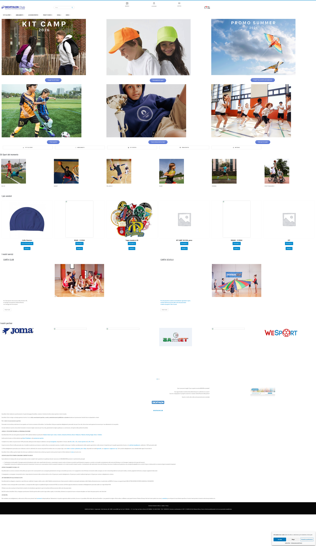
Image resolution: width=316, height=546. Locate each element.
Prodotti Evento (47, 15)
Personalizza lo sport (157, 80)
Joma (72, 452)
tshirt (68, 448)
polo (82, 448)
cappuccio (106, 448)
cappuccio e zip (113, 448)
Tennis (95, 434)
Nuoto (73, 434)
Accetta (280, 539)
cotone (72, 448)
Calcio (55, 434)
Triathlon (100, 434)
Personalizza (27, 243)
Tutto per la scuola (263, 142)
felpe (85, 448)
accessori (39, 498)
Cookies (163, 505)
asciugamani (53, 441)
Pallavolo (83, 434)
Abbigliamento (19, 15)
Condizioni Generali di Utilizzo (154, 505)
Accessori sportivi (33, 15)
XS (70, 441)
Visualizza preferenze (307, 539)
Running (88, 434)
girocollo (99, 448)
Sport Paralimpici (27, 438)
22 (87, 441)
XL (76, 441)
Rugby (91, 434)
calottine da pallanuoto (134, 445)
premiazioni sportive (39, 438)
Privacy (166, 505)
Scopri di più (7, 309)
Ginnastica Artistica (67, 434)
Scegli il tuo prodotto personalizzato (262, 80)
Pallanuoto (78, 434)
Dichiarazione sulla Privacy (296, 543)
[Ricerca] (72, 7)
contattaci (164, 498)
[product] (27, 219)
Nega (293, 539)
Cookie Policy (287, 543)
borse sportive (82, 441)
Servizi (67, 15)
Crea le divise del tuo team (158, 142)
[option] (28, 147)
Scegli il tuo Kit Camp (53, 80)
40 (89, 441)
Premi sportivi (53, 142)
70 (91, 441)
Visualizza (27, 248)
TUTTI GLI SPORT (7, 15)
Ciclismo (59, 434)
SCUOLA (58, 15)
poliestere (77, 448)
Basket (45, 434)
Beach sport (50, 434)
